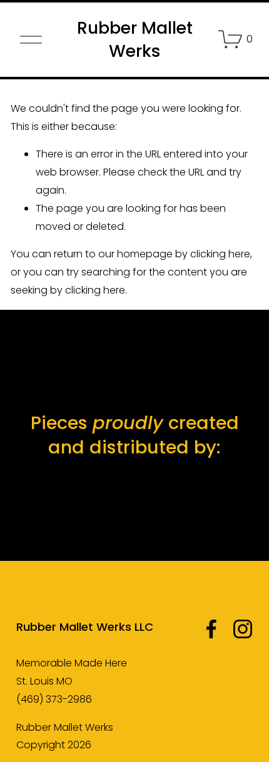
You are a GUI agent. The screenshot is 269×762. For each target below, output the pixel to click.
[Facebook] (211, 629)
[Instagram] (243, 629)
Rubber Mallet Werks (135, 39)
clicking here (220, 254)
